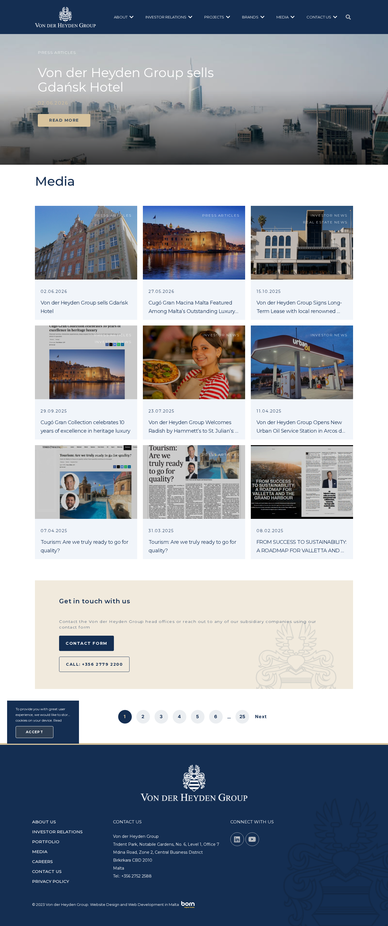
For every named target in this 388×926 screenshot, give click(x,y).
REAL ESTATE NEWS (325, 222)
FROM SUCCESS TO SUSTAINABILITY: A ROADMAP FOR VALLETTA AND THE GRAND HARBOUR (302, 550)
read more (64, 120)
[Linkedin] (237, 839)
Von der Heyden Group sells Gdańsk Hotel (126, 80)
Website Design (104, 904)
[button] (124, 17)
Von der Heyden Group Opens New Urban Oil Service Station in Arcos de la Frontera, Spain (301, 431)
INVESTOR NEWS (329, 215)
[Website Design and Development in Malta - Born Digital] (188, 904)
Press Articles (113, 215)
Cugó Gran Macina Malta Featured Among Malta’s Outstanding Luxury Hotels (192, 311)
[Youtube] (252, 839)
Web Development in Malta (153, 904)
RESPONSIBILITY (329, 461)
